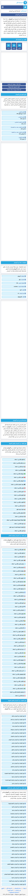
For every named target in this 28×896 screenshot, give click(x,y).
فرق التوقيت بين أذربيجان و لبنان (18, 760)
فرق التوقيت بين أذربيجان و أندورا (18, 807)
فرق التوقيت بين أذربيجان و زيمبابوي (17, 871)
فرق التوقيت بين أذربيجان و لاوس (18, 820)
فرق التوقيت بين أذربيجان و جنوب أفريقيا (16, 881)
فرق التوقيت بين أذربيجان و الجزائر (18, 716)
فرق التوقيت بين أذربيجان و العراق (18, 750)
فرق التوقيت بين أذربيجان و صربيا (18, 810)
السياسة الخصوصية (14, 892)
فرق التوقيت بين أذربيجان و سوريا (18, 777)
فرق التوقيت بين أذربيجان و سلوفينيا (17, 857)
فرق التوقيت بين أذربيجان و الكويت (17, 756)
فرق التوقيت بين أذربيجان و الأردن (18, 753)
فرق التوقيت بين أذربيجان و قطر (18, 770)
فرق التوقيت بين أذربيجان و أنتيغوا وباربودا (16, 803)
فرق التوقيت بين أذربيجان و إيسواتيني (17, 827)
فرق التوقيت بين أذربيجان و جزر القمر (17, 719)
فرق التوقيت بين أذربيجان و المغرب (17, 733)
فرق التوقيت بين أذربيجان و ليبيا (18, 726)
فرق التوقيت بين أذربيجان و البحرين (17, 746)
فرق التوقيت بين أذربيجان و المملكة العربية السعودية (14, 773)
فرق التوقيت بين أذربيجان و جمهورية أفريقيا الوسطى (14, 874)
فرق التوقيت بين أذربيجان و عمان (18, 763)
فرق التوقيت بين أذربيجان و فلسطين (17, 766)
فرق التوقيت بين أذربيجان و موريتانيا (17, 729)
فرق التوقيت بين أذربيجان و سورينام (17, 867)
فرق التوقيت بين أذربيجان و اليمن (18, 783)
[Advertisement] (14, 66)
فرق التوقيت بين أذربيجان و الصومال (17, 736)
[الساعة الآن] (25, 7)
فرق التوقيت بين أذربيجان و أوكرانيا (17, 840)
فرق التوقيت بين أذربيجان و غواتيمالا (17, 861)
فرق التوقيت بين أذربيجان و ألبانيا (18, 830)
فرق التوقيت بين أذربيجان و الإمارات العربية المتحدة (14, 780)
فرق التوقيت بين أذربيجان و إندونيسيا (17, 813)
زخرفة (24, 888)
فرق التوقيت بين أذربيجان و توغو (18, 834)
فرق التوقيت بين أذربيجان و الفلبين (17, 824)
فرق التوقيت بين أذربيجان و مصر (18, 723)
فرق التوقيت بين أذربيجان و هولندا (17, 884)
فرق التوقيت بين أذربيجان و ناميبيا (18, 877)
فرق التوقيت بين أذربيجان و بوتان (18, 844)
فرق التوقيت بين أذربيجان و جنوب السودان (16, 740)
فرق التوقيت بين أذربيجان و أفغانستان (17, 847)
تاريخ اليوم (10, 890)
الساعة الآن (20, 2)
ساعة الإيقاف (17, 888)
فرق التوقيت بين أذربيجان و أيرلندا (18, 850)
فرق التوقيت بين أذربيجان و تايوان (18, 854)
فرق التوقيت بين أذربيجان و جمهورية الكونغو (15, 864)
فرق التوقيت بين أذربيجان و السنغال (17, 817)
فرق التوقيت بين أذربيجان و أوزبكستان (17, 837)
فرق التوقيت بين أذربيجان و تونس (18, 743)
